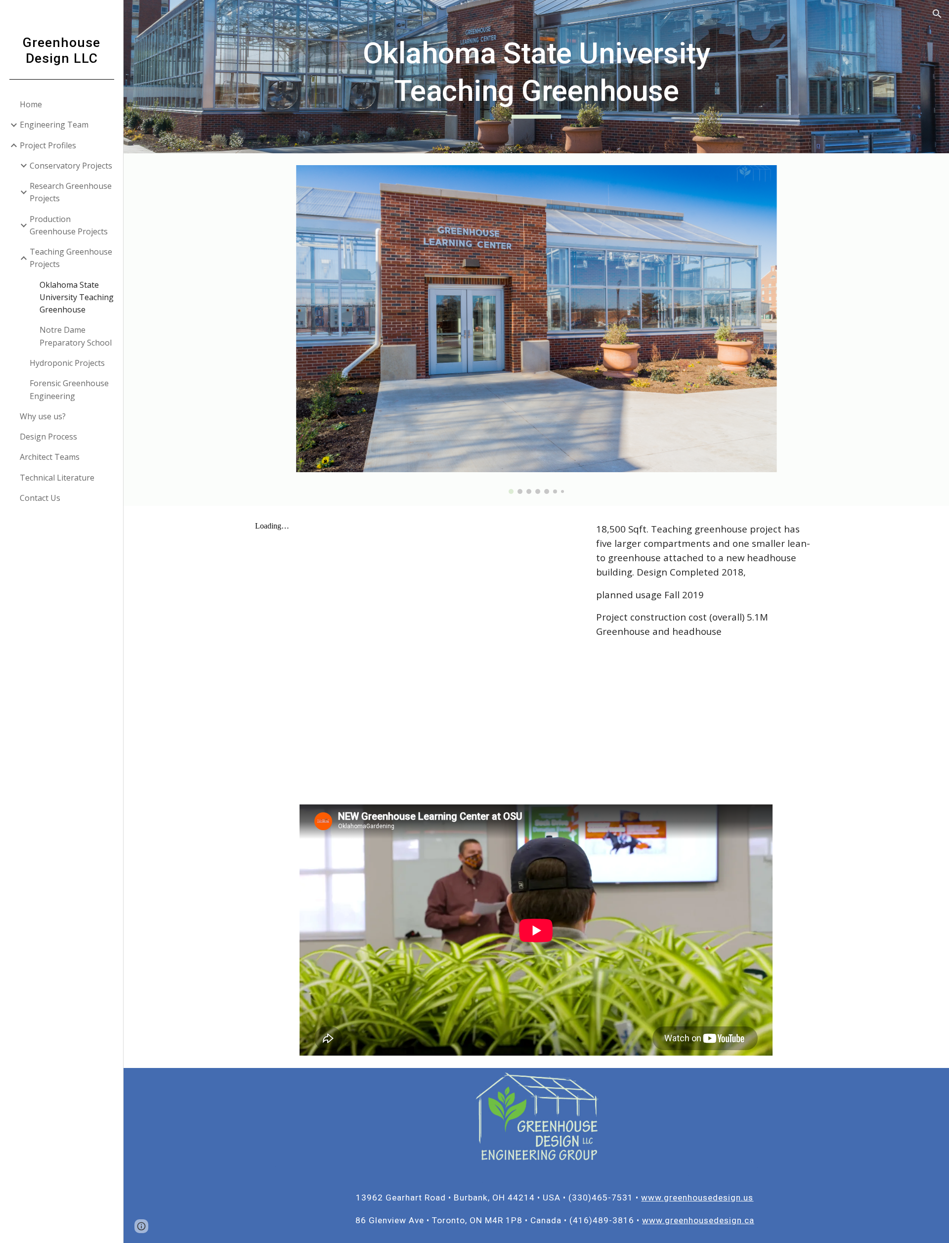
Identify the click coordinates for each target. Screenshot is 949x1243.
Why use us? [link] (43, 416)
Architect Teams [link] (50, 456)
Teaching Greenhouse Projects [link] (71, 257)
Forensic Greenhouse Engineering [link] (69, 389)
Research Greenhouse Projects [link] (71, 192)
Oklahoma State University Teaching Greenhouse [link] (77, 297)
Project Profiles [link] (48, 145)
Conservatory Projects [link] (71, 165)
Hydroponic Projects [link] (67, 362)
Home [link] (31, 104)
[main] (536, 76)
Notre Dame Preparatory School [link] (76, 336)
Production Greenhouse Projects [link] (69, 225)
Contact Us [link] (40, 497)
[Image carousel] (536, 329)
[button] (937, 14)
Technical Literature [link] (57, 477)
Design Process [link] (48, 436)
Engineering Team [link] (54, 124)
